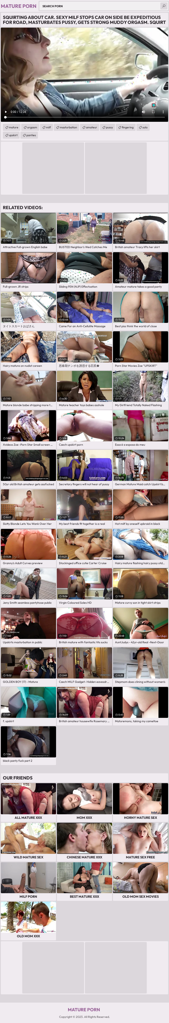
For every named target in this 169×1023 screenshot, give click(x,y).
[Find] (163, 5)
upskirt (13, 135)
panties (31, 135)
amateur (91, 127)
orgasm (32, 127)
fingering (128, 127)
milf (48, 127)
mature (13, 127)
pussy (109, 127)
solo (145, 127)
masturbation (68, 127)
